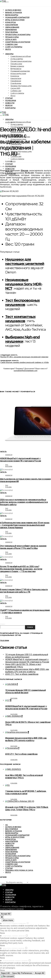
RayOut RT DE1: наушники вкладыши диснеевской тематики (24, 357)
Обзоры (9, 54)
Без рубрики (11, 829)
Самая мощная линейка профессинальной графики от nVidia (24, 362)
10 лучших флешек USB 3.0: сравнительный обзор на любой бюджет (26, 655)
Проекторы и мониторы (17, 34)
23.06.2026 (14, 759)
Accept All (5, 914)
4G (6, 825)
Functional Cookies (10, 936)
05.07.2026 (13, 698)
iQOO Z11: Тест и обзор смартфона (21, 674)
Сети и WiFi (11, 39)
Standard (22, 923)
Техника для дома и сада (20, 86)
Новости (9, 103)
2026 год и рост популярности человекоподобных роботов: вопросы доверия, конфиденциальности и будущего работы (24, 502)
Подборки (10, 100)
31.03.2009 (8, 161)
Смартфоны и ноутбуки (17, 42)
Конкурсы (10, 22)
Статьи (9, 98)
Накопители (11, 25)
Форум (8, 105)
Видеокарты (11, 15)
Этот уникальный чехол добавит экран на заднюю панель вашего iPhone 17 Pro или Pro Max (23, 547)
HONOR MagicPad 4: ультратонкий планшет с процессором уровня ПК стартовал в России (20, 459)
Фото (8, 49)
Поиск (2, 624)
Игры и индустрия (15, 20)
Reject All (5, 973)
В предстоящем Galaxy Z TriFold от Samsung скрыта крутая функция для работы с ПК (24, 590)
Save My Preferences (22, 973)
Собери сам (11, 44)
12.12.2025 (8, 554)
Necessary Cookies (10, 923)
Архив (2, 883)
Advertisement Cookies (12, 961)
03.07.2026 (13, 746)
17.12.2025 (8, 487)
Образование (12, 27)
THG (6, 464)
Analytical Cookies (10, 948)
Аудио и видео (13, 10)
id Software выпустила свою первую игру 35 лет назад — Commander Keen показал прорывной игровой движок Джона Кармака (24, 525)
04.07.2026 (8, 466)
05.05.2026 (13, 815)
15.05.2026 (13, 799)
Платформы (11, 32)
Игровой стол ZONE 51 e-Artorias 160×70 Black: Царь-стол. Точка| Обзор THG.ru (26, 808)
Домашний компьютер (17, 17)
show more (8, 920)
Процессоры (12, 37)
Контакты (10, 108)
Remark (22, 936)
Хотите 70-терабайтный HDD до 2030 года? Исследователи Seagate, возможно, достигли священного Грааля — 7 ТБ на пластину (21, 569)
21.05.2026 (13, 783)
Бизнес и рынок (13, 12)
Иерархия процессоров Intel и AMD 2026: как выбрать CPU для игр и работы (27, 670)
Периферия (11, 30)
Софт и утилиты (13, 47)
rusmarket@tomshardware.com (25, 371)
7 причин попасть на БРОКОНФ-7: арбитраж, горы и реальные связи (25, 792)
